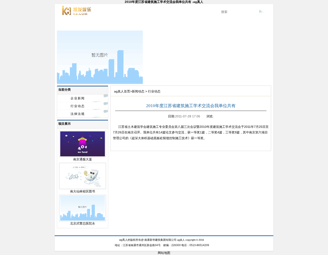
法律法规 (78, 114)
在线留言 (218, 233)
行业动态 (78, 106)
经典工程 (132, 24)
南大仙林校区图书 (82, 191)
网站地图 (164, 253)
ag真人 (68, 24)
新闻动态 (110, 24)
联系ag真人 (260, 24)
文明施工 (174, 24)
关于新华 (89, 24)
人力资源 (239, 24)
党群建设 (196, 24)
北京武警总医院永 (82, 223)
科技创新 (153, 24)
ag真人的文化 (217, 24)
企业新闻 (78, 98)
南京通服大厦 (82, 159)
